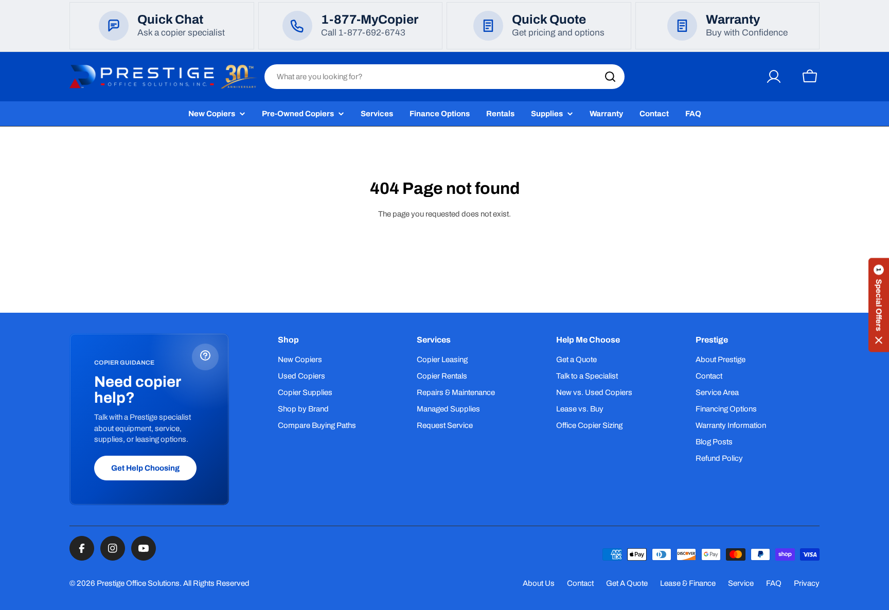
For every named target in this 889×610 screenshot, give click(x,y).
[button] (878, 305)
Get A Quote (627, 583)
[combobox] (444, 76)
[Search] (610, 76)
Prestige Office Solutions (138, 583)
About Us (539, 583)
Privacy (807, 583)
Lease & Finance (688, 583)
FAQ (773, 583)
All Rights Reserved (216, 583)
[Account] (774, 76)
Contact (580, 583)
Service (741, 583)
